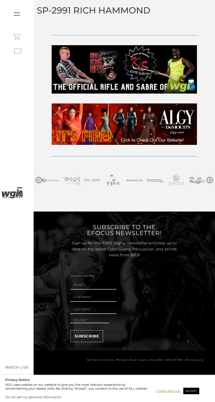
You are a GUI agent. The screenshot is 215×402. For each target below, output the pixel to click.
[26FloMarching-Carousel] (113, 180)
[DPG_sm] (50, 180)
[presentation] (39, 180)
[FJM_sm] (92, 180)
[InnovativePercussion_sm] (134, 180)
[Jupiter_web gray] (155, 180)
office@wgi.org (193, 359)
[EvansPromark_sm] (71, 180)
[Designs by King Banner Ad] (124, 92)
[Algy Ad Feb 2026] (124, 144)
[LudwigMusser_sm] (197, 180)
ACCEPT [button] (191, 391)
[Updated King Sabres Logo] (176, 180)
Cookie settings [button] (168, 391)
